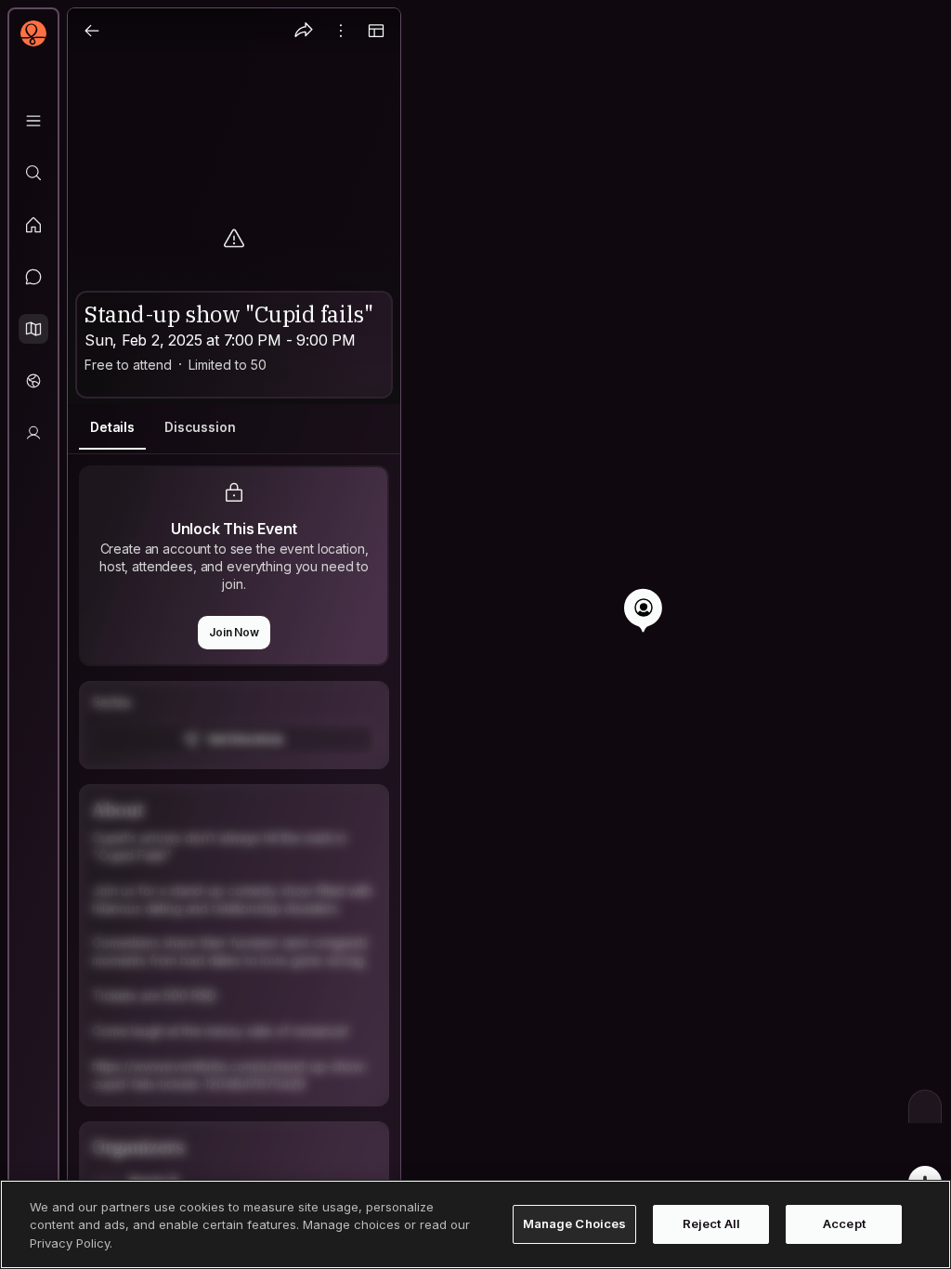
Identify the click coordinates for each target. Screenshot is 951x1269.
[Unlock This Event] (234, 725)
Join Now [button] (234, 632)
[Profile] (33, 433)
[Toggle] (376, 31)
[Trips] (33, 381)
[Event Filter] (925, 1106)
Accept (844, 1223)
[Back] (92, 31)
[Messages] (33, 277)
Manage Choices (575, 1223)
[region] (475, 634)
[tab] (112, 428)
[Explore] (33, 173)
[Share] (304, 31)
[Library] (33, 121)
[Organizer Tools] (341, 31)
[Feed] (33, 225)
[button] (33, 329)
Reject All (711, 1223)
